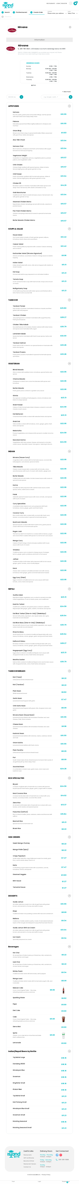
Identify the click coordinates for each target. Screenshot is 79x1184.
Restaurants (28, 1155)
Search (6, 12)
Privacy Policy (46, 1175)
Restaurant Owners (30, 1164)
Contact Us (27, 1167)
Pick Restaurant (20, 12)
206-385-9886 (63, 1160)
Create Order (37, 12)
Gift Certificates (29, 1158)
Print (34, 85)
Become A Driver (29, 1161)
